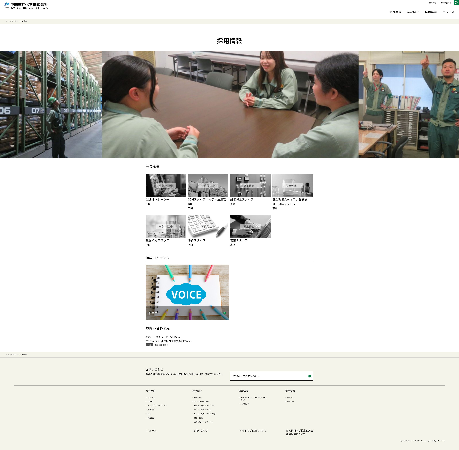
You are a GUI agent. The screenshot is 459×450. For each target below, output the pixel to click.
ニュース (448, 12)
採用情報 (432, 3)
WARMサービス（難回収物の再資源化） (254, 398)
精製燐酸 (197, 397)
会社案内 (395, 12)
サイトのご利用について (253, 430)
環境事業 (431, 12)
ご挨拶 (150, 401)
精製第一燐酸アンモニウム (204, 405)
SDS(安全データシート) (203, 422)
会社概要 (151, 409)
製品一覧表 (198, 418)
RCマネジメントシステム (157, 405)
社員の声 (290, 401)
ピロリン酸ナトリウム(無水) (205, 413)
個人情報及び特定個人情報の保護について (299, 432)
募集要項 (290, 397)
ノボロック (245, 404)
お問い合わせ (446, 3)
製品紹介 (413, 12)
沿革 (149, 413)
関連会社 (151, 418)
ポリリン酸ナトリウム (202, 409)
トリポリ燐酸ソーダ (202, 401)
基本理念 (151, 397)
